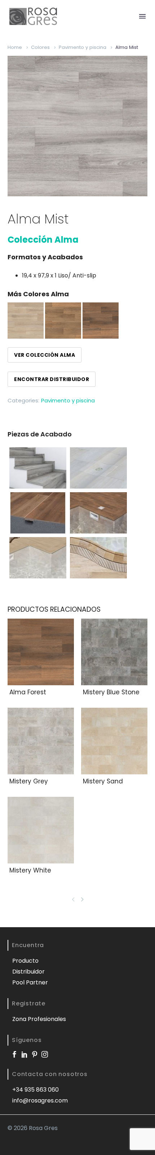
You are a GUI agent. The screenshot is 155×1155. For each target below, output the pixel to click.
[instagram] (44, 1054)
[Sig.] (84, 899)
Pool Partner (30, 982)
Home (15, 47)
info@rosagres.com (40, 1100)
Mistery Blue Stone (111, 692)
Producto (25, 961)
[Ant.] (73, 899)
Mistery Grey (28, 781)
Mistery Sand (103, 781)
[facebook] (14, 1054)
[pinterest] (34, 1054)
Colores (40, 47)
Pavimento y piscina (82, 47)
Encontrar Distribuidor (51, 379)
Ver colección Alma (44, 355)
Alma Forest (27, 692)
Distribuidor (28, 971)
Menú (142, 16)
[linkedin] (24, 1054)
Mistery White (30, 870)
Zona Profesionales (39, 1019)
